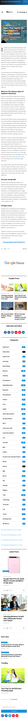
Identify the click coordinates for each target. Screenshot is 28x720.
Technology (6, 608)
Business (6, 571)
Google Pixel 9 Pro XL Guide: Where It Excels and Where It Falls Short (13, 581)
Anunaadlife (14, 699)
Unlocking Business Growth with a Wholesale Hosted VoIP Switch (13, 618)
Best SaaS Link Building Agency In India (11, 535)
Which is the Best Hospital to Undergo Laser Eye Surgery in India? (20, 316)
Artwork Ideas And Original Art (14, 242)
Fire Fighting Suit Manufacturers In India (11, 540)
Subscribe (14, 711)
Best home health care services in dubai (11, 530)
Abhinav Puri (7, 35)
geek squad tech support (18, 156)
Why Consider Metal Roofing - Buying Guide (7, 315)
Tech (5, 22)
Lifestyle (6, 680)
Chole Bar (7, 585)
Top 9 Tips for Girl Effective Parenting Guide (21, 297)
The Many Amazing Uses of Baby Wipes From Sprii (7, 297)
